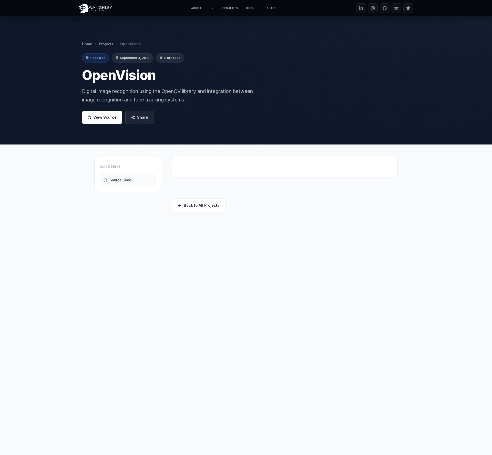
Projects (106, 44)
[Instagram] (373, 8)
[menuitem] (196, 8)
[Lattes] (396, 8)
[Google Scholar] (408, 8)
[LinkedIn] (361, 8)
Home (87, 44)
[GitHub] (384, 8)
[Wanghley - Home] (95, 8)
